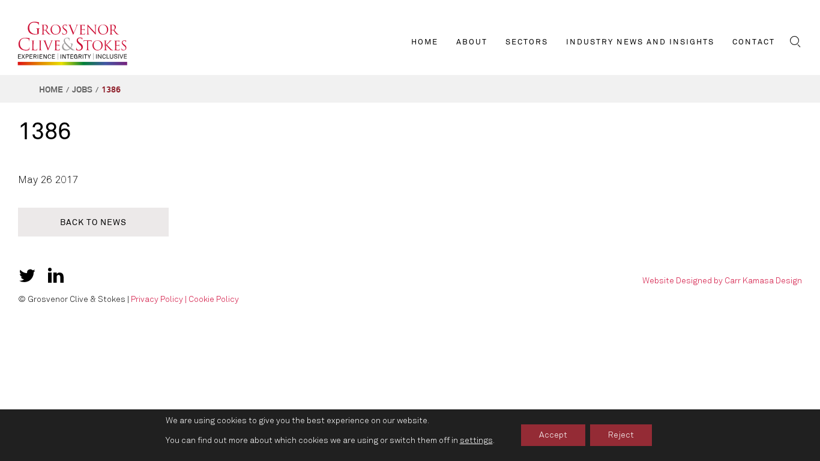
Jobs (82, 90)
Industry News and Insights (640, 42)
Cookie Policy (213, 299)
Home (424, 42)
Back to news (93, 222)
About (471, 42)
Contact (753, 42)
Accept (553, 435)
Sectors (526, 42)
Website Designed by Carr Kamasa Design (722, 281)
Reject (621, 435)
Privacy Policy (157, 299)
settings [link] (476, 440)
